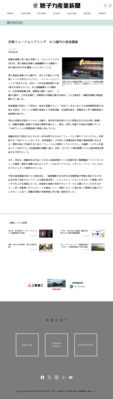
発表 (44, 67)
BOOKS (87, 13)
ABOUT (102, 13)
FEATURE (26, 13)
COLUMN (41, 13)
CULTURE (71, 13)
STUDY (56, 13)
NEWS (10, 13)
